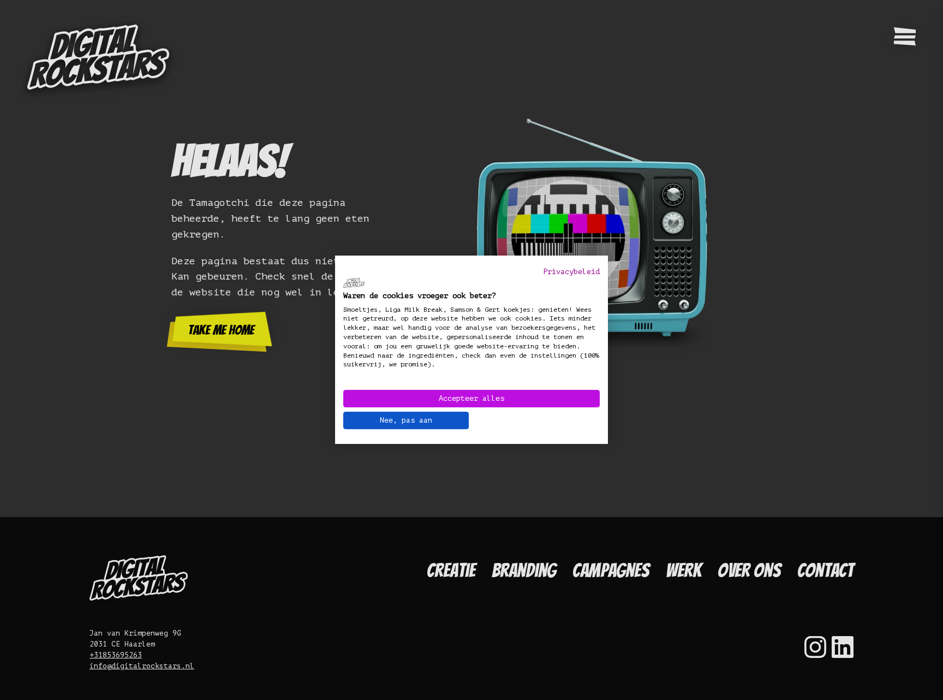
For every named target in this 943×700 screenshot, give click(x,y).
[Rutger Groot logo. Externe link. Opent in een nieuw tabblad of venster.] (354, 283)
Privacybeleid (571, 272)
